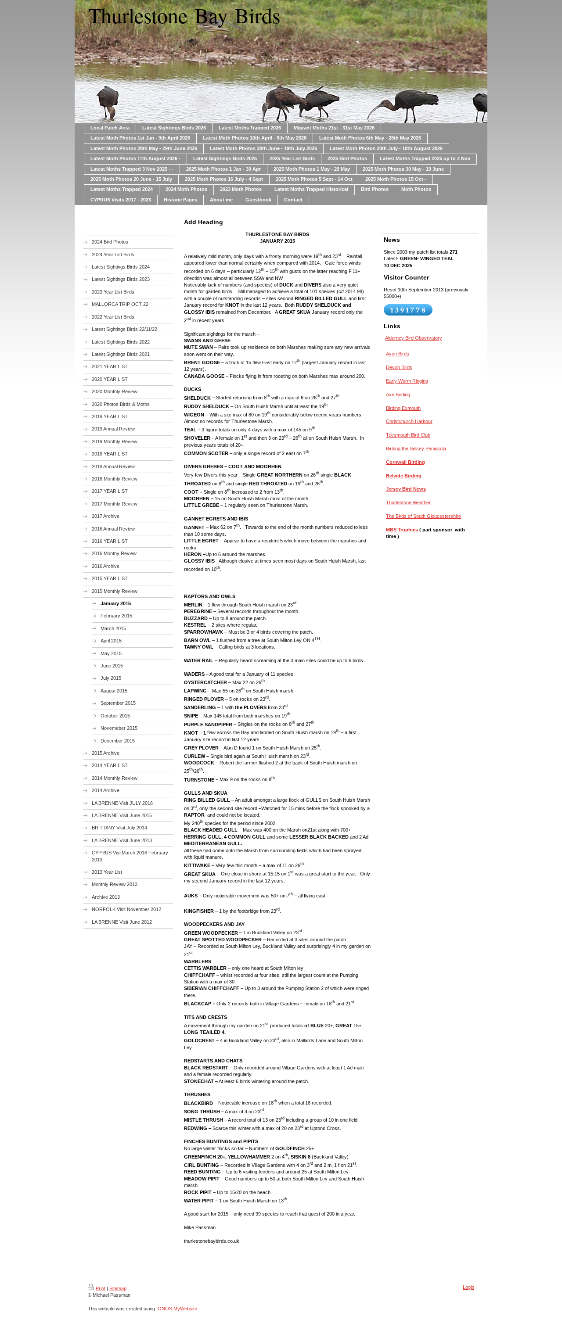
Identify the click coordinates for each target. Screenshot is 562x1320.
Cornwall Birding (405, 462)
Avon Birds (397, 353)
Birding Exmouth (403, 408)
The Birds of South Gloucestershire (423, 516)
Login (468, 1287)
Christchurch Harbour (409, 421)
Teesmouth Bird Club (408, 435)
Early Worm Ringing (407, 381)
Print (100, 1288)
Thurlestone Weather (408, 502)
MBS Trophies (402, 529)
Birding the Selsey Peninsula (416, 448)
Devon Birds (399, 367)
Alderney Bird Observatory (413, 338)
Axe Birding (398, 394)
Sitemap (117, 1288)
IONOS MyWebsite (176, 1308)
